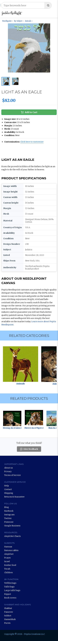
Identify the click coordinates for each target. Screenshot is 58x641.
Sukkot (7, 615)
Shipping (8, 493)
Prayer (7, 557)
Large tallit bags (12, 590)
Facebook (8, 511)
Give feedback (30, 449)
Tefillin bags (10, 583)
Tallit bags (9, 586)
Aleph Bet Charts (12, 536)
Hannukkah (10, 619)
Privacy (8, 471)
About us (8, 467)
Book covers (10, 597)
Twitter (8, 518)
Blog (6, 507)
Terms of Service (12, 475)
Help (6, 485)
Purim (7, 623)
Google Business (12, 525)
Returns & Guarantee (14, 496)
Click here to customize (32, 141)
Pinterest (8, 522)
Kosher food (10, 565)
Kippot (7, 594)
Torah (7, 569)
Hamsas (8, 546)
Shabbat (8, 608)
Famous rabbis (11, 550)
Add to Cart (31, 112)
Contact (8, 489)
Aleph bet (9, 554)
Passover (8, 612)
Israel (7, 561)
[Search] (48, 5)
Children (8, 572)
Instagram (9, 514)
